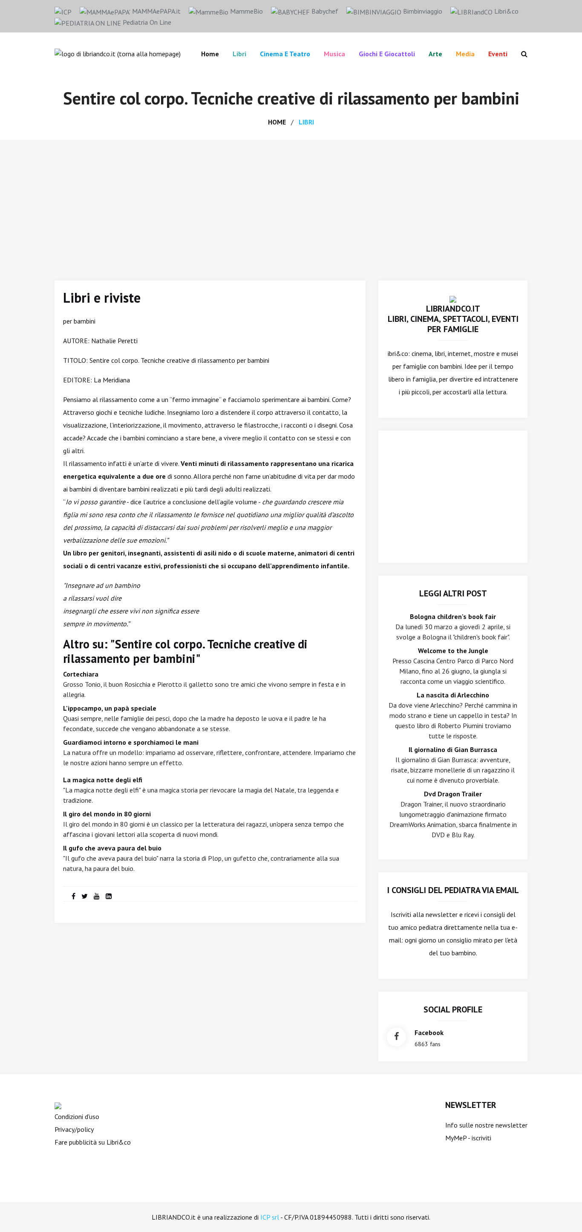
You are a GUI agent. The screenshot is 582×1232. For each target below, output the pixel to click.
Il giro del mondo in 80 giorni (107, 814)
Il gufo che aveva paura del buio (112, 848)
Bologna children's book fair (453, 616)
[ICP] (63, 11)
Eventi (497, 53)
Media (465, 53)
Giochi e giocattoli (387, 53)
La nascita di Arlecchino (453, 695)
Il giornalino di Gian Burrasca (453, 749)
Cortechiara (80, 674)
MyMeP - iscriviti (468, 1138)
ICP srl (269, 1217)
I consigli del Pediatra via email (453, 890)
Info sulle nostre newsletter (486, 1125)
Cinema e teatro (285, 53)
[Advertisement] (291, 203)
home (277, 122)
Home (210, 53)
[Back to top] (562, 1212)
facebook (429, 1032)
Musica (334, 53)
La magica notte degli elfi (102, 779)
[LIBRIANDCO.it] (452, 298)
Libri (239, 53)
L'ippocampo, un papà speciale (109, 708)
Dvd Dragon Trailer (453, 794)
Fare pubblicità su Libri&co (93, 1142)
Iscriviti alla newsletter (424, 914)
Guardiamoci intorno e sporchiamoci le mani (131, 742)
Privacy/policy (74, 1129)
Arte (435, 53)
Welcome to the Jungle (453, 650)
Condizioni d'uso (77, 1116)
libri (306, 122)
